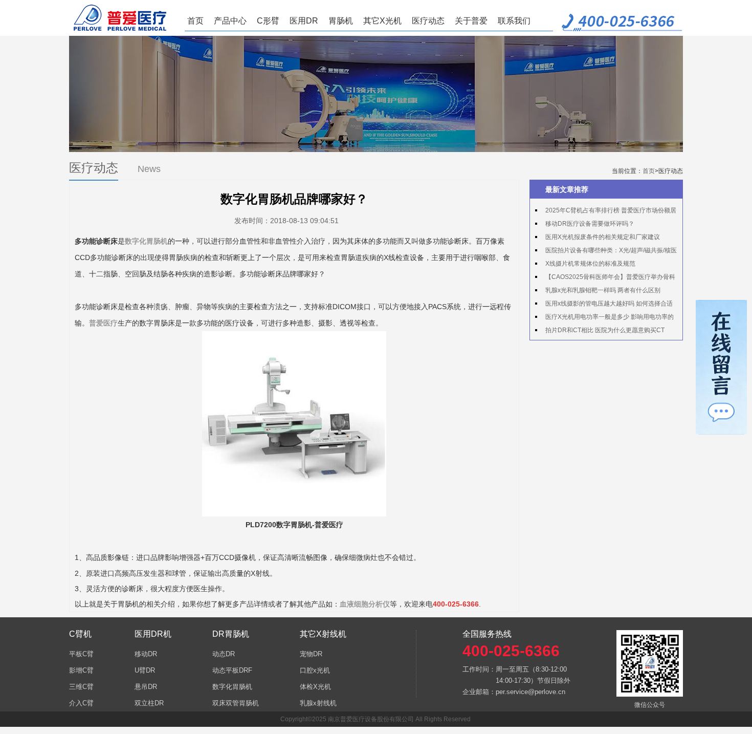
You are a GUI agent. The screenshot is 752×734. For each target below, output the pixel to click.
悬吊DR (146, 686)
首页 (195, 20)
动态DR (223, 654)
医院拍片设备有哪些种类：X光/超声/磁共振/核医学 (606, 252)
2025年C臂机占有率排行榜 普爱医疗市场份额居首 (605, 212)
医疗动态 (428, 20)
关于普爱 (471, 20)
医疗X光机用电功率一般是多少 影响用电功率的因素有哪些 (604, 318)
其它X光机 (382, 20)
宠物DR (311, 654)
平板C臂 (81, 654)
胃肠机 (340, 20)
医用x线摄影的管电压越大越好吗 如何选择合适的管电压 (604, 305)
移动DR (146, 654)
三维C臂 (81, 686)
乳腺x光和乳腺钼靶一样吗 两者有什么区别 (602, 290)
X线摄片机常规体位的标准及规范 (590, 263)
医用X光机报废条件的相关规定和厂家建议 (602, 237)
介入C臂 (81, 703)
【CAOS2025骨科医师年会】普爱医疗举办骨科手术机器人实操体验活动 (605, 278)
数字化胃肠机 (232, 686)
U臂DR (145, 670)
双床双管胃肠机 (235, 703)
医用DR (304, 20)
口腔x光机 (315, 670)
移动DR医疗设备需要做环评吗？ (589, 223)
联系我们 (514, 20)
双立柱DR (149, 703)
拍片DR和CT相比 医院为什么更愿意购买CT (605, 330)
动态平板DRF (232, 670)
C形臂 (268, 20)
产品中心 (230, 20)
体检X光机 (315, 686)
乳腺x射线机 (318, 703)
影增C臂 (81, 670)
